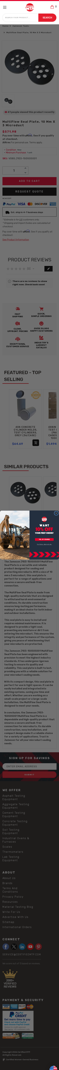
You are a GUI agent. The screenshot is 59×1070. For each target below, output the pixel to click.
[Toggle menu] (6, 7)
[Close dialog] (56, 513)
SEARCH (47, 17)
